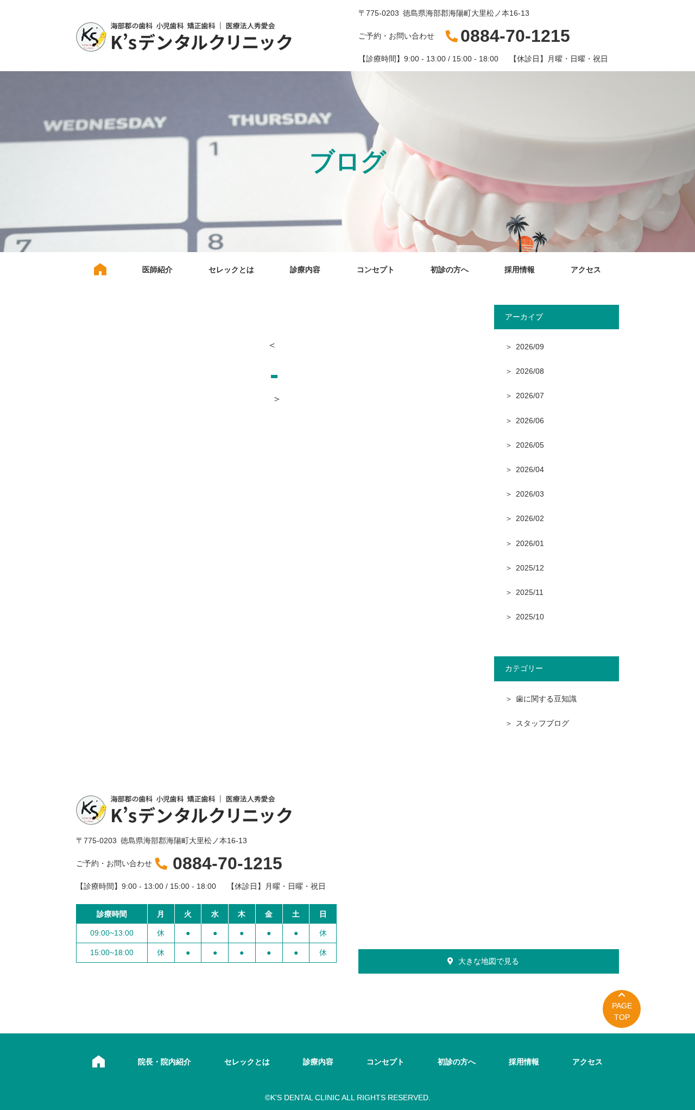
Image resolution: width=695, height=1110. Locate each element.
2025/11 (530, 592)
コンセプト (376, 269)
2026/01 (530, 543)
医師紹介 (157, 269)
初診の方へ (450, 269)
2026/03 (530, 494)
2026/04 (530, 469)
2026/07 (530, 395)
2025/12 (530, 567)
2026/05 (530, 445)
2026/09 (530, 346)
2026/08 (530, 371)
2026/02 (530, 518)
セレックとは (231, 269)
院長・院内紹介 (164, 1061)
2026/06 (530, 420)
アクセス (586, 269)
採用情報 (519, 269)
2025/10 (530, 616)
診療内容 (305, 269)
